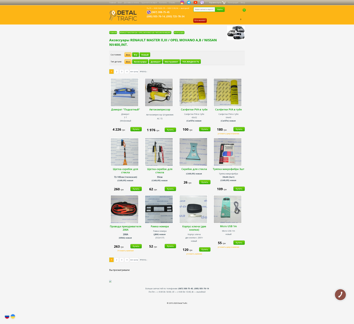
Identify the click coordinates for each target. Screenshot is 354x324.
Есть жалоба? (200, 20)
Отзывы (172, 2)
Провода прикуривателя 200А (125, 228)
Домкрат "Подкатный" (125, 109)
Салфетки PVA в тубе (194, 109)
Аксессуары (179, 32)
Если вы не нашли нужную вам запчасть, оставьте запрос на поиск (207, 15)
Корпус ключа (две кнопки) (194, 228)
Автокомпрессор (159, 109)
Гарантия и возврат (149, 2)
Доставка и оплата (131, 2)
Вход (243, 2)
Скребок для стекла (194, 169)
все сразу (134, 71)
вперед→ (143, 71)
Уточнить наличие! (125, 250)
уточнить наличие (194, 254)
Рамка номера (160, 226)
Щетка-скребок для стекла (125, 170)
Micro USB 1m (228, 226)
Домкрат (156, 61)
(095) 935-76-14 (156, 16)
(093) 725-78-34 (175, 16)
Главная (112, 2)
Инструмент (171, 61)
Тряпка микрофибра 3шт (228, 169)
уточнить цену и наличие (228, 133)
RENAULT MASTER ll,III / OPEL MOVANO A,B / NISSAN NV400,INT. (145, 32)
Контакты (163, 2)
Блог (120, 2)
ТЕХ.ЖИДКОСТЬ (190, 61)
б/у (135, 54)
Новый (145, 54)
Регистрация (233, 2)
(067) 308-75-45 (160, 12)
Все (128, 54)
